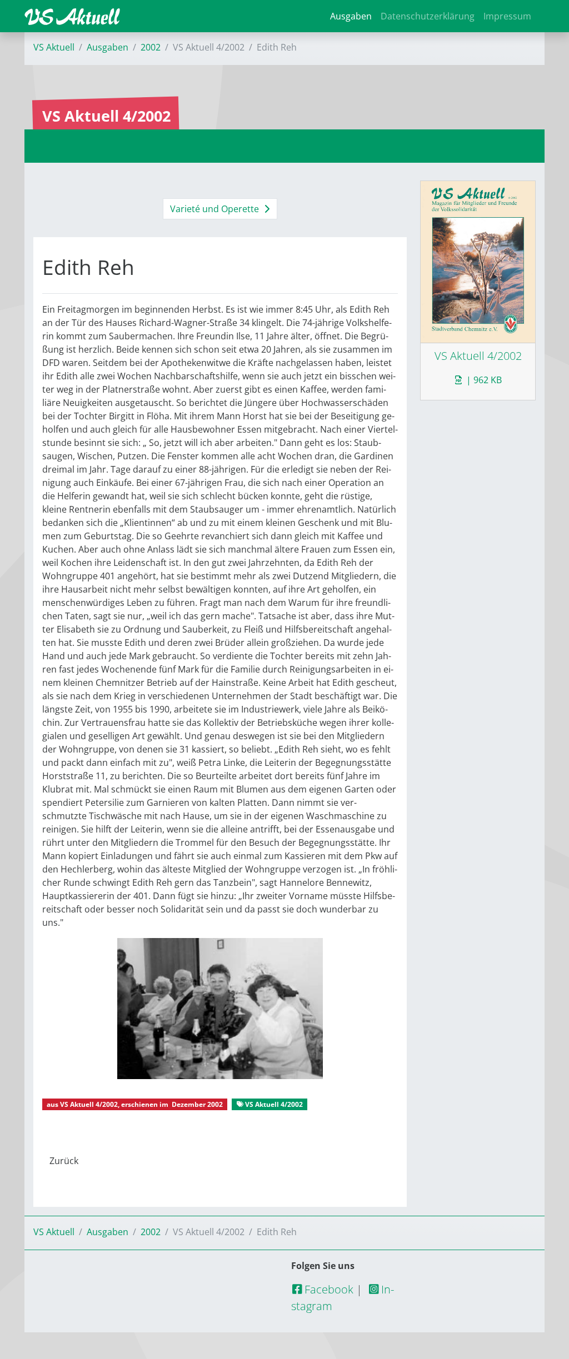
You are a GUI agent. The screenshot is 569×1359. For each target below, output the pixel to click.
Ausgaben (351, 16)
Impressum (507, 16)
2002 (151, 47)
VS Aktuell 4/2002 (89, 1104)
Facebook (327, 1289)
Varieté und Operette (215, 209)
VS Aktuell (53, 47)
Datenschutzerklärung (428, 16)
